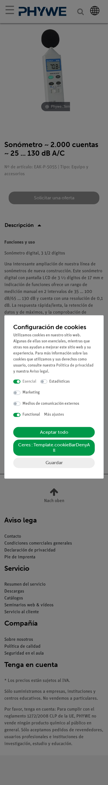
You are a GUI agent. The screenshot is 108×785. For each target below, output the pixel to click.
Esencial (29, 381)
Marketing (31, 393)
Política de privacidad (75, 365)
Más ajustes (54, 415)
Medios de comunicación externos (50, 404)
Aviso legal (39, 371)
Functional (31, 415)
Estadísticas (59, 381)
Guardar (54, 462)
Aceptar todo (54, 432)
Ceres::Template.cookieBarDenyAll (54, 447)
